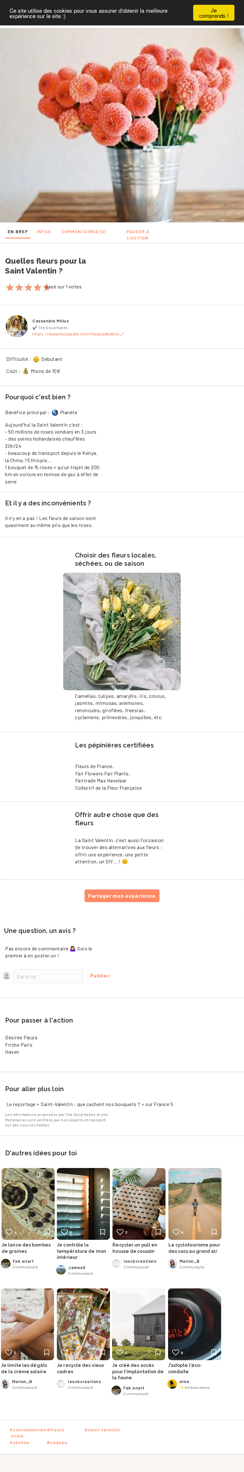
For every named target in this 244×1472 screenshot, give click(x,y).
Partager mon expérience (122, 896)
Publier (100, 975)
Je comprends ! (214, 12)
